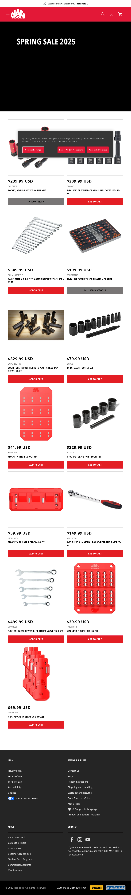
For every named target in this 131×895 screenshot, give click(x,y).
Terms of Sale (15, 781)
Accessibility (14, 787)
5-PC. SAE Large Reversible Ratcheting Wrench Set (35, 631)
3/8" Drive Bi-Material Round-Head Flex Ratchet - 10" (94, 544)
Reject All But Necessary (71, 150)
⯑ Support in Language (84, 809)
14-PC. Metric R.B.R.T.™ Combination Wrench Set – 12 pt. (36, 281)
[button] (102, 14)
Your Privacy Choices (27, 798)
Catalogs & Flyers (17, 842)
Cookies (12, 792)
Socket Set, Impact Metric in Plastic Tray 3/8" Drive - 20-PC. (33, 369)
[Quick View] (59, 172)
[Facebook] (72, 840)
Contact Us (73, 770)
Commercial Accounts (19, 864)
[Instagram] (80, 840)
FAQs (70, 776)
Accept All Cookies (98, 150)
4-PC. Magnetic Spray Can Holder (26, 716)
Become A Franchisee (19, 853)
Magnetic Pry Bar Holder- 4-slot (26, 542)
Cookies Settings (33, 150)
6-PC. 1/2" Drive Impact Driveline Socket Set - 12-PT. (93, 192)
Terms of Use (15, 776)
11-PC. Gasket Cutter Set (80, 367)
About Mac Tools (17, 837)
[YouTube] (88, 840)
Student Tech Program (20, 859)
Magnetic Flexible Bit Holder (83, 631)
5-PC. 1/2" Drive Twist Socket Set (84, 456)
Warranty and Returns (80, 792)
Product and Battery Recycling (84, 814)
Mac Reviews (15, 870)
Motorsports (14, 848)
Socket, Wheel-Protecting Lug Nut (27, 190)
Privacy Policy (15, 770)
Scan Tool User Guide (79, 798)
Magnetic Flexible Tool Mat (23, 456)
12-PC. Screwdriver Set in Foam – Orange (89, 279)
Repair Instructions (78, 781)
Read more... (82, 3)
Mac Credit (74, 803)
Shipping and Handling (80, 787)
